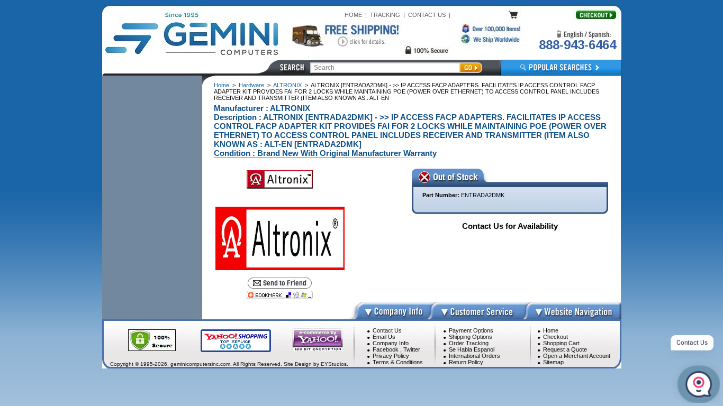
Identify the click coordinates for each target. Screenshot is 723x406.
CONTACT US (427, 15)
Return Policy (466, 362)
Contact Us (387, 330)
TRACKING (385, 15)
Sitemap (553, 362)
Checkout (555, 337)
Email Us (384, 337)
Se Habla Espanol (471, 349)
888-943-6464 (577, 45)
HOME (353, 15)
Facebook (386, 349)
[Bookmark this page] (280, 295)
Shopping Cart (561, 343)
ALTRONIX (287, 85)
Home (221, 85)
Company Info (391, 343)
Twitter (411, 349)
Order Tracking (469, 343)
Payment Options (471, 330)
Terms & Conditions (398, 362)
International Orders (474, 356)
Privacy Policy (391, 356)
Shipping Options (470, 337)
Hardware (251, 85)
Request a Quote (565, 349)
